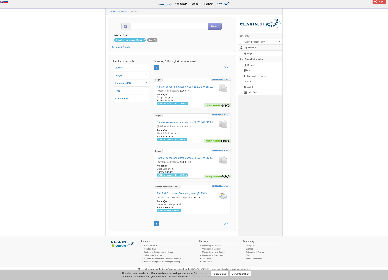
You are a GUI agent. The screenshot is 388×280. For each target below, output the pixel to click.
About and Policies (254, 258)
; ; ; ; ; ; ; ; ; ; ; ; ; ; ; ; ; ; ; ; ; (192, 206)
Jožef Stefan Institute (168, 90)
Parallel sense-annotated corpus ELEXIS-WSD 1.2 (185, 158)
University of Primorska (212, 255)
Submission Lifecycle (255, 252)
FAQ (247, 255)
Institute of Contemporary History (158, 252)
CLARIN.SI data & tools (220, 79)
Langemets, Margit (166, 204)
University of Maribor (211, 249)
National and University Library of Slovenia (162, 258)
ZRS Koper (207, 262)
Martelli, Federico (165, 133)
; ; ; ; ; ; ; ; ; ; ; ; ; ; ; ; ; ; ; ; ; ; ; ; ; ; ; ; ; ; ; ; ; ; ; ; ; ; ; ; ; (192, 135)
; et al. (165, 99)
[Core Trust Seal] (123, 256)
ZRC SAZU (207, 258)
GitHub (247, 269)
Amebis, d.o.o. (150, 249)
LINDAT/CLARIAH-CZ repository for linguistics (211, 269)
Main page (250, 246)
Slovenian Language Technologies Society (162, 262)
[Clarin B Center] (123, 243)
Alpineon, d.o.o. (150, 246)
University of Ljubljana (212, 246)
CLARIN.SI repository (117, 11)
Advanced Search (121, 46)
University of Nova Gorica (213, 252)
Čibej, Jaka (162, 97)
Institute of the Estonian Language (174, 197)
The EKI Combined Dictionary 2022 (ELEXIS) (182, 193)
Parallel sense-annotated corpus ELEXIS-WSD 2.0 (185, 86)
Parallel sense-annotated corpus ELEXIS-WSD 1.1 (185, 122)
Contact (249, 249)
